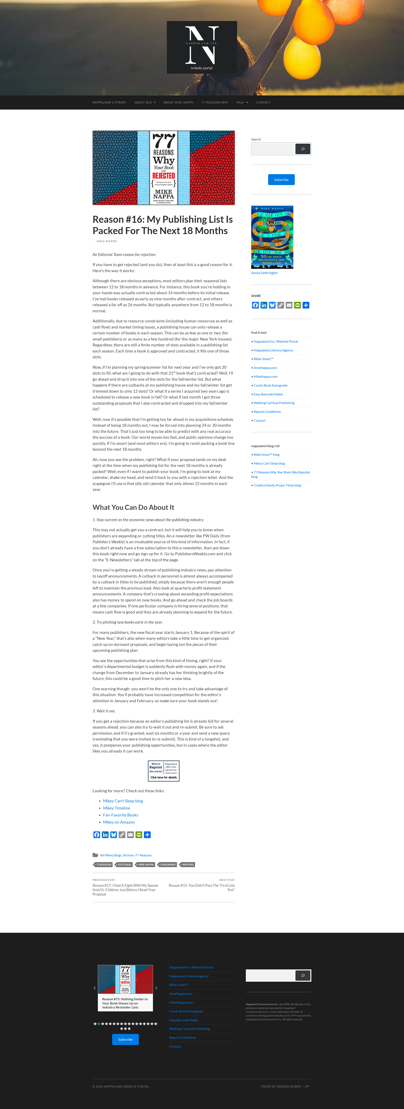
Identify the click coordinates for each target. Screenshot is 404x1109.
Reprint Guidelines (267, 411)
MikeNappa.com (266, 376)
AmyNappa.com (265, 368)
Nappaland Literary (109, 102)
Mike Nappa (107, 241)
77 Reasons (103, 864)
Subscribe (281, 180)
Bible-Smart (263, 359)
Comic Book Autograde (270, 385)
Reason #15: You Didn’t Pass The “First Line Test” (202, 885)
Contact (263, 102)
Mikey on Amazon (119, 822)
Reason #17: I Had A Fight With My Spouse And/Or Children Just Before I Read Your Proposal (125, 887)
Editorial (125, 864)
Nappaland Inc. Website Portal (276, 341)
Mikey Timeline (116, 808)
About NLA (143, 102)
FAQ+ (241, 102)
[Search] (302, 149)
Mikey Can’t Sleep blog (123, 800)
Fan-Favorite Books (120, 814)
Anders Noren (289, 1086)
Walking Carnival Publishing (274, 403)
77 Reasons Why (215, 102)
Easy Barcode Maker (268, 394)
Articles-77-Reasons (137, 855)
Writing (188, 864)
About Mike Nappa (178, 102)
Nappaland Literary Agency (273, 350)
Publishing (168, 864)
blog (266, 454)
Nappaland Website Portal (126, 1086)
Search (256, 139)
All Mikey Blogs (111, 855)
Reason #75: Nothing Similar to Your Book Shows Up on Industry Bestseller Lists (125, 1003)
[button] (95, 1024)
